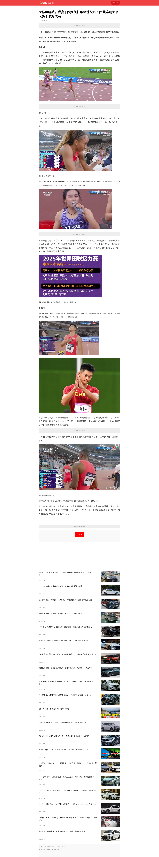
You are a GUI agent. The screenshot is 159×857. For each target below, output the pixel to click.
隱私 (55, 849)
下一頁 (79, 534)
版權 (58, 849)
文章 (113, 2)
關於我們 (41, 849)
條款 (52, 849)
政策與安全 (47, 849)
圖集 (118, 2)
